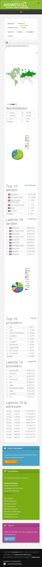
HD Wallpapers (11, 501)
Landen (24, 28)
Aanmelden (11, 462)
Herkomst (21, 23)
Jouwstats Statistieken (15, 564)
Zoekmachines (12, 28)
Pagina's (20, 32)
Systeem (10, 32)
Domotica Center (12, 517)
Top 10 (11, 539)
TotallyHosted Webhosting (22, 555)
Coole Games (11, 506)
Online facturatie (12, 509)
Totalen (10, 36)
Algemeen (11, 23)
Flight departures (12, 514)
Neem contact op (22, 478)
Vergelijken (30, 32)
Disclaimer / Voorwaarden (12, 561)
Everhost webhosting (13, 512)
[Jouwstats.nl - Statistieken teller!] (5, 564)
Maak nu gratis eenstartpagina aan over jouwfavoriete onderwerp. (13, 488)
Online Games (11, 504)
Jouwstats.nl (16, 552)
